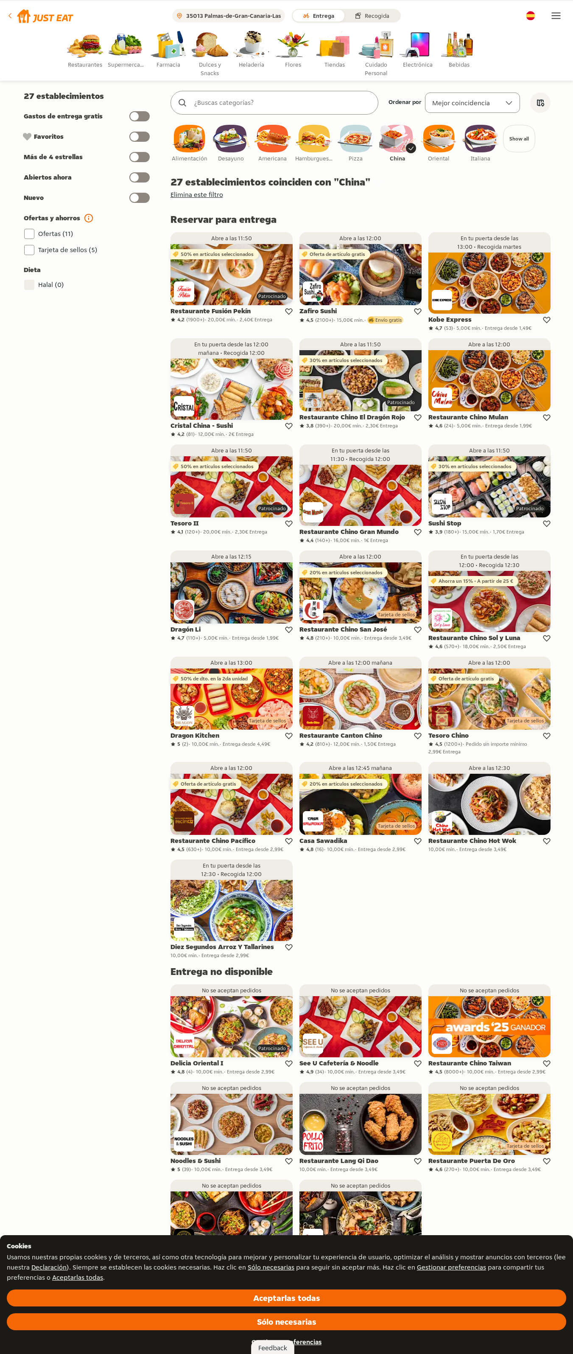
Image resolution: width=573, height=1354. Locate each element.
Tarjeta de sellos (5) (68, 249)
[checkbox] (190, 144)
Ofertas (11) (55, 233)
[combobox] (283, 103)
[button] (40, 15)
